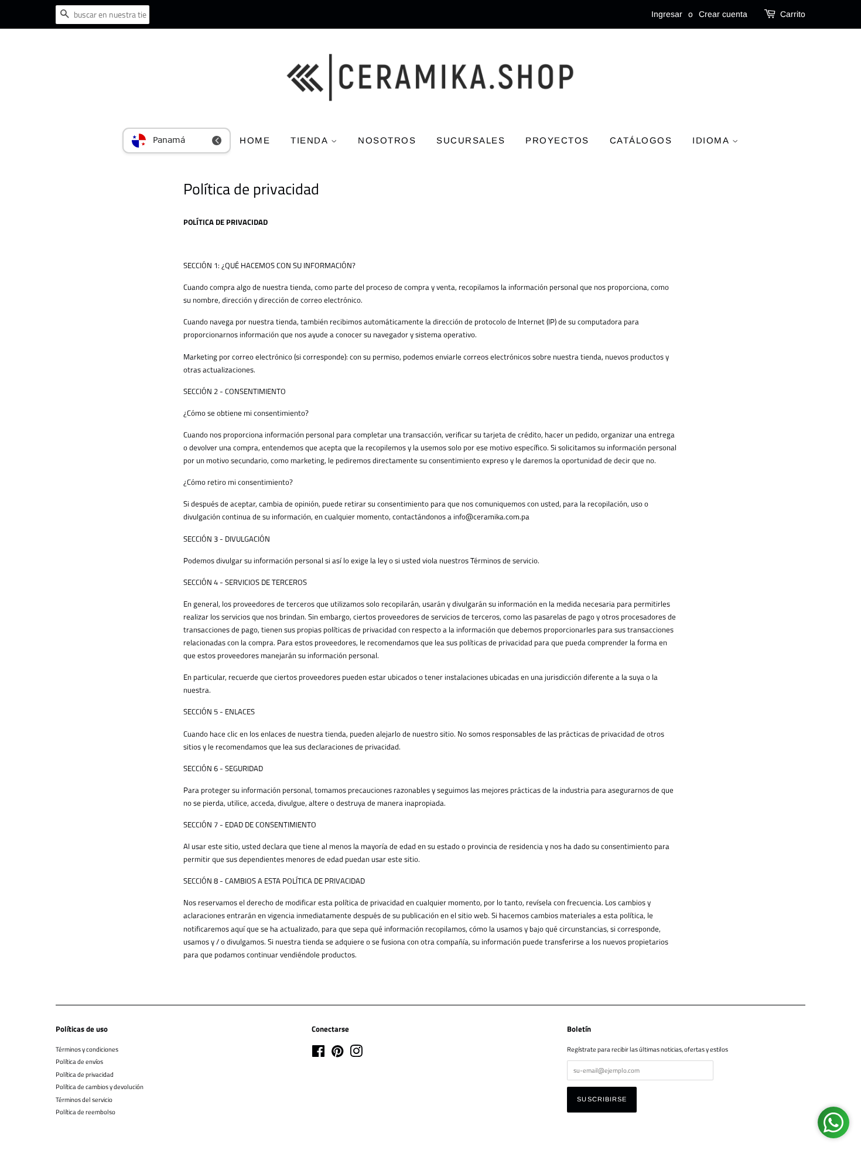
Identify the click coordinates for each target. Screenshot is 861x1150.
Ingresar (666, 14)
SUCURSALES (470, 140)
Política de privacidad (85, 1074)
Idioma (712, 140)
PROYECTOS (557, 140)
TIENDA (311, 140)
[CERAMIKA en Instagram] (356, 1054)
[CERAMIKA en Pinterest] (337, 1054)
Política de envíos (79, 1061)
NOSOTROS (387, 140)
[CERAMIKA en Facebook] (318, 1054)
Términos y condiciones (87, 1049)
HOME (255, 140)
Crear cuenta (723, 14)
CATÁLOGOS (641, 140)
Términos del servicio (84, 1099)
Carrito (792, 14)
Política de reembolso (85, 1112)
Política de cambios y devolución (100, 1086)
